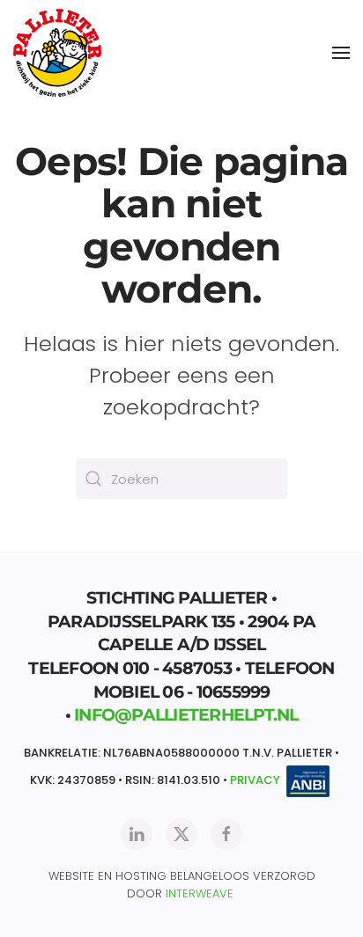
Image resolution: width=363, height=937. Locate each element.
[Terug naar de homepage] (57, 53)
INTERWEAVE (199, 893)
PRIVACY (255, 780)
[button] (341, 53)
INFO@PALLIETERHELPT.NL (186, 715)
